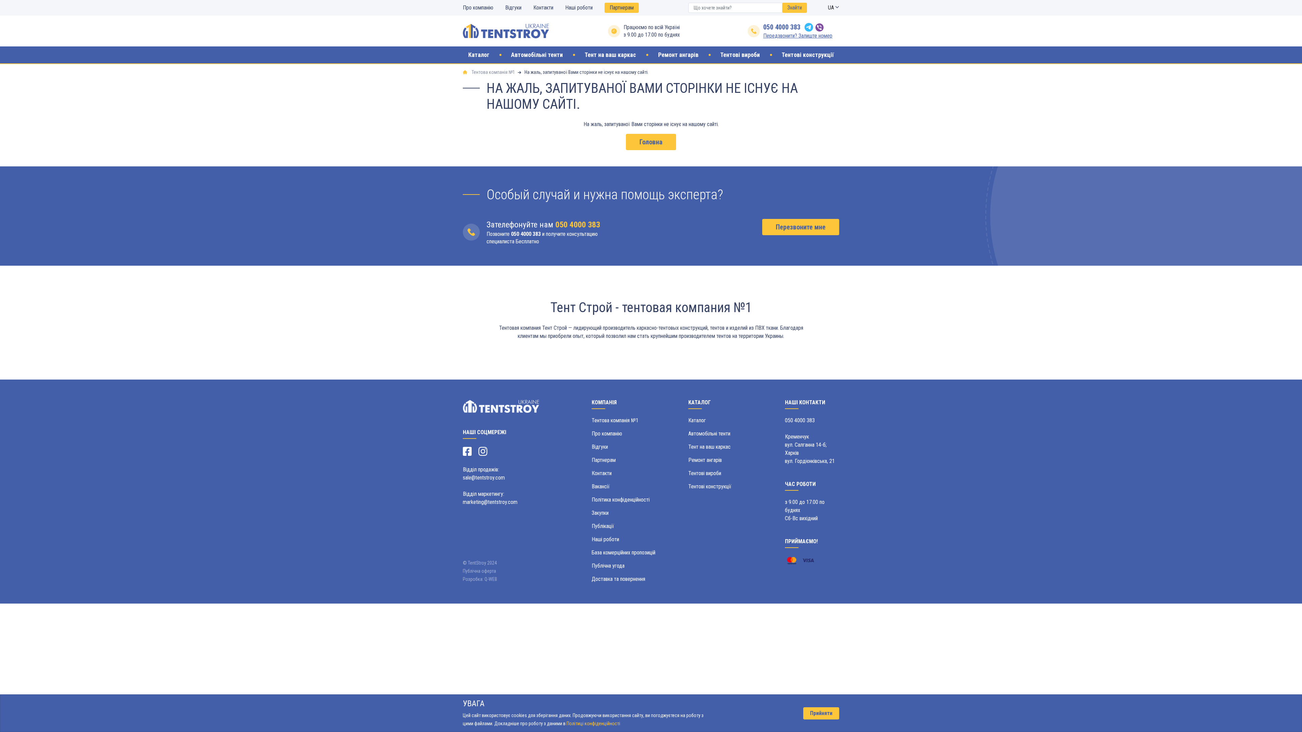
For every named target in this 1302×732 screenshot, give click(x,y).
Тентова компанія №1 (615, 420)
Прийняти (821, 713)
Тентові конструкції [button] (808, 55)
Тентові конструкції (709, 486)
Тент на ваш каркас (709, 447)
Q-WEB (491, 579)
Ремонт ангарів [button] (678, 55)
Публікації (603, 526)
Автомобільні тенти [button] (537, 55)
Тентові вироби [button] (740, 55)
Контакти (543, 7)
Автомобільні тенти (709, 433)
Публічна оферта (479, 571)
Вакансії (601, 486)
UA (831, 7)
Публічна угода (608, 566)
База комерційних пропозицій (623, 552)
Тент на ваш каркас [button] (610, 55)
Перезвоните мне (801, 227)
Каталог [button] (478, 55)
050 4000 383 (782, 27)
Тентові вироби (704, 473)
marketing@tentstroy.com (490, 502)
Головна (651, 142)
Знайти (794, 7)
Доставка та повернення (618, 579)
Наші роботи (579, 7)
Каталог (697, 420)
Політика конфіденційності (621, 499)
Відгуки (513, 7)
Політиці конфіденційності (593, 723)
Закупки (600, 513)
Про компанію (478, 7)
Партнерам (622, 7)
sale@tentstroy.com (484, 477)
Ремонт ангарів (705, 460)
